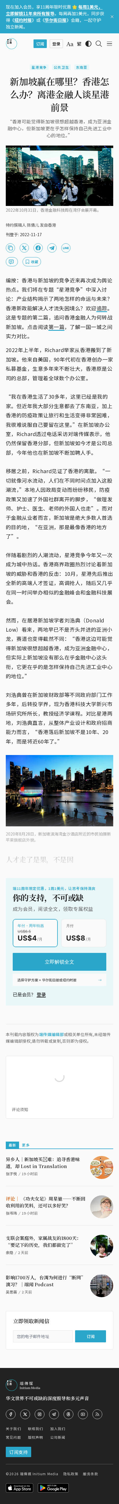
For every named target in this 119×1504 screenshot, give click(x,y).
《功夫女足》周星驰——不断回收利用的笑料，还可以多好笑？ (45, 1202)
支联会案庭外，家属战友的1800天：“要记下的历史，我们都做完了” (43, 1241)
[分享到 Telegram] (52, 248)
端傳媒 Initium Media (39, 1473)
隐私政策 (71, 1473)
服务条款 (90, 1473)
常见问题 (13, 1437)
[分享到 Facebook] (38, 248)
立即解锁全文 (59, 962)
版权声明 (35, 1437)
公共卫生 (61, 67)
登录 (41, 994)
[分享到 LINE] (65, 248)
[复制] (10, 248)
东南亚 (82, 67)
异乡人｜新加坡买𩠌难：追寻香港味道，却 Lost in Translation (43, 1162)
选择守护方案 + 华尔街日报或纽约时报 (47, 979)
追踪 (101, 308)
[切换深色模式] (88, 43)
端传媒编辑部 (51, 1034)
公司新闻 (58, 1437)
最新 (12, 1144)
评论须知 (20, 1109)
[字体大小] (69, 44)
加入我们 (58, 1428)
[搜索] (98, 43)
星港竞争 (39, 67)
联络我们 (35, 1428)
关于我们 (13, 1428)
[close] (112, 16)
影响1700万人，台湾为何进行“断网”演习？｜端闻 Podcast (45, 1281)
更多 (25, 1144)
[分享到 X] (24, 248)
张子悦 (11, 1173)
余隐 (9, 1252)
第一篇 (56, 326)
